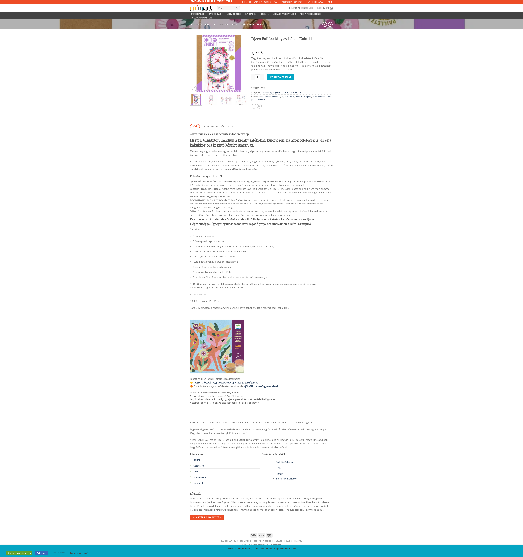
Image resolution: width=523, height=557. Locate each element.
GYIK (256, 2)
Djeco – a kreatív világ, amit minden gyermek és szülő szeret (225, 382)
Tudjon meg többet (79, 552)
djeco (292, 96)
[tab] (195, 126)
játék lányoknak (319, 96)
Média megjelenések (310, 14)
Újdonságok (197, 14)
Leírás (195, 126)
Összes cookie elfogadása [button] (19, 553)
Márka (231, 126)
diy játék (285, 96)
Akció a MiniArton (202, 18)
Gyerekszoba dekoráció (293, 92)
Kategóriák (215, 14)
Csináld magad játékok (252, 24)
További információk (212, 126)
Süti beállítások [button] (58, 552)
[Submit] (237, 8)
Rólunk (308, 2)
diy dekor (276, 96)
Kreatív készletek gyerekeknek (221, 24)
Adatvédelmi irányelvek (292, 2)
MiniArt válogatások (284, 14)
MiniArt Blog (234, 14)
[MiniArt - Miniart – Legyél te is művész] (201, 8)
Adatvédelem (199, 477)
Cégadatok (266, 2)
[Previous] (194, 63)
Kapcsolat (246, 2)
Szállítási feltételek (285, 462)
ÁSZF (276, 2)
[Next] (242, 63)
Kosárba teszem (280, 77)
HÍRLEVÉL (318, 2)
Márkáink (250, 14)
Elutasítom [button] (41, 553)
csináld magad (265, 96)
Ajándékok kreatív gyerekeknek (261, 386)
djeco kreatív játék (303, 96)
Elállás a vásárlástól (286, 478)
